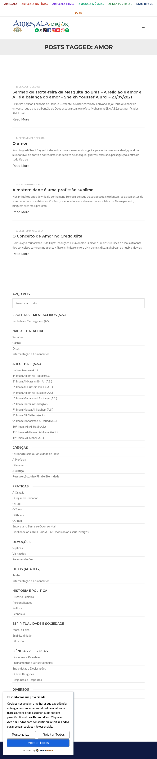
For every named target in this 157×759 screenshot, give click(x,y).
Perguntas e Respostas (27, 679)
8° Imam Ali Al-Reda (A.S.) (28, 415)
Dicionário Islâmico (24, 701)
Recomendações (22, 559)
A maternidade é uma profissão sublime (52, 189)
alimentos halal (120, 4)
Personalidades (22, 602)
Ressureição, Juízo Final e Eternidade (35, 476)
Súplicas (17, 548)
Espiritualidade (22, 635)
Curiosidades (20, 695)
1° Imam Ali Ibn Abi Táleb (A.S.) (31, 375)
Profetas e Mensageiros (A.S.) (31, 321)
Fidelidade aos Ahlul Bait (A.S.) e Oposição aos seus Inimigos (50, 532)
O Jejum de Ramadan (25, 498)
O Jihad (17, 520)
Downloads (19, 707)
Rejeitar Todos (54, 734)
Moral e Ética (20, 629)
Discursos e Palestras (26, 657)
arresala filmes (63, 4)
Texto (16, 575)
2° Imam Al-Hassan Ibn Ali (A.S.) (32, 381)
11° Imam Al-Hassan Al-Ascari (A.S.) (35, 432)
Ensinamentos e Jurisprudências (32, 662)
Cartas (16, 342)
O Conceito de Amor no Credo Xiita (47, 236)
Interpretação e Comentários (30, 354)
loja (78, 12)
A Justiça (18, 470)
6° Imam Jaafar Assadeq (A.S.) (31, 404)
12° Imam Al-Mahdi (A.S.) (28, 438)
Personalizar (21, 734)
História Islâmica (23, 597)
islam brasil (144, 4)
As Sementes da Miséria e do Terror (41, 65)
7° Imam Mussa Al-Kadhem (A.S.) (32, 409)
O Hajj (16, 503)
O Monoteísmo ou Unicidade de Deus (35, 453)
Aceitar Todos (38, 743)
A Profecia (19, 459)
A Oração (18, 492)
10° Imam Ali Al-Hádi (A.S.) (29, 426)
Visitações (19, 553)
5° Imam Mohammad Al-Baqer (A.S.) (34, 398)
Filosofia (18, 641)
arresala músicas (91, 4)
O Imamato (19, 465)
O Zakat (17, 509)
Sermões (17, 337)
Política (17, 608)
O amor (19, 143)
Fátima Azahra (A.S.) (25, 370)
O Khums (18, 515)
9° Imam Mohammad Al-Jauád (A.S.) (34, 420)
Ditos (16, 348)
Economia (18, 614)
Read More (20, 119)
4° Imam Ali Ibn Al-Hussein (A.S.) (32, 392)
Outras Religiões (23, 674)
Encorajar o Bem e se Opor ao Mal (34, 526)
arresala (10, 4)
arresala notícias (34, 4)
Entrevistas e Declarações (29, 668)
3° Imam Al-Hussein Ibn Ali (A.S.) (32, 387)
